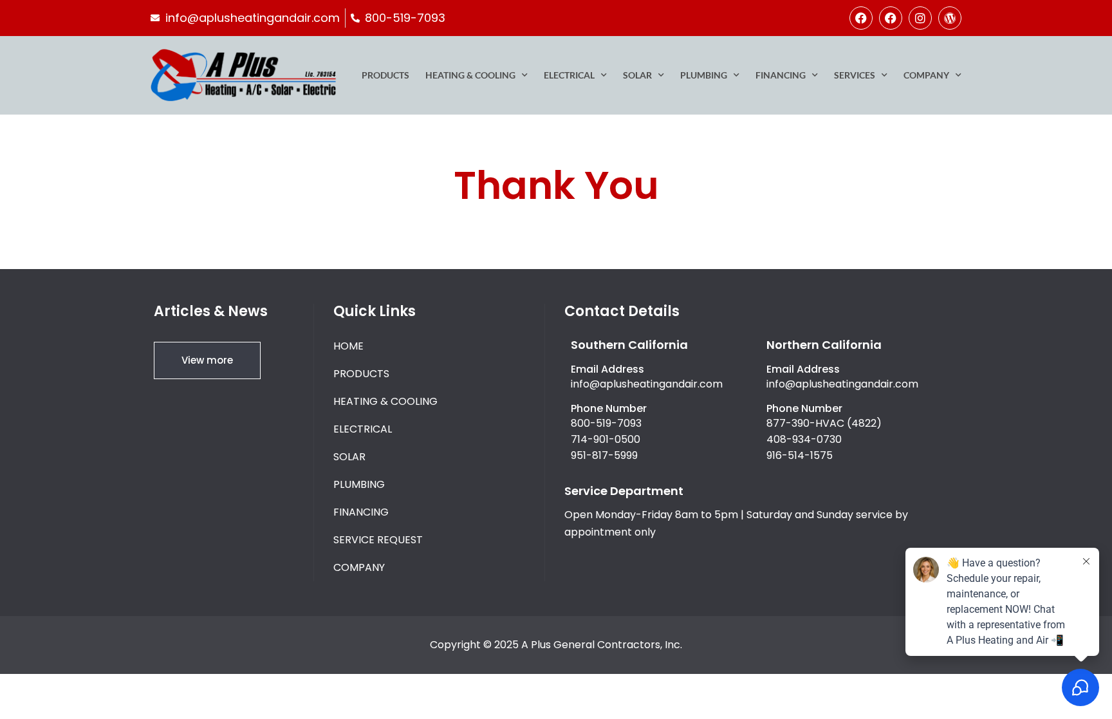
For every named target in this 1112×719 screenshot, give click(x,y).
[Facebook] (861, 18)
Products (385, 75)
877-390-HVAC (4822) (824, 423)
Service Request (378, 539)
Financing (780, 75)
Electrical (569, 75)
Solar (637, 75)
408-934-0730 (804, 439)
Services (854, 75)
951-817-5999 (604, 455)
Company (926, 75)
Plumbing (703, 75)
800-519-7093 (606, 423)
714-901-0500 (605, 439)
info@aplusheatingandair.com (647, 384)
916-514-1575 (799, 455)
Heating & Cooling (470, 75)
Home (348, 346)
